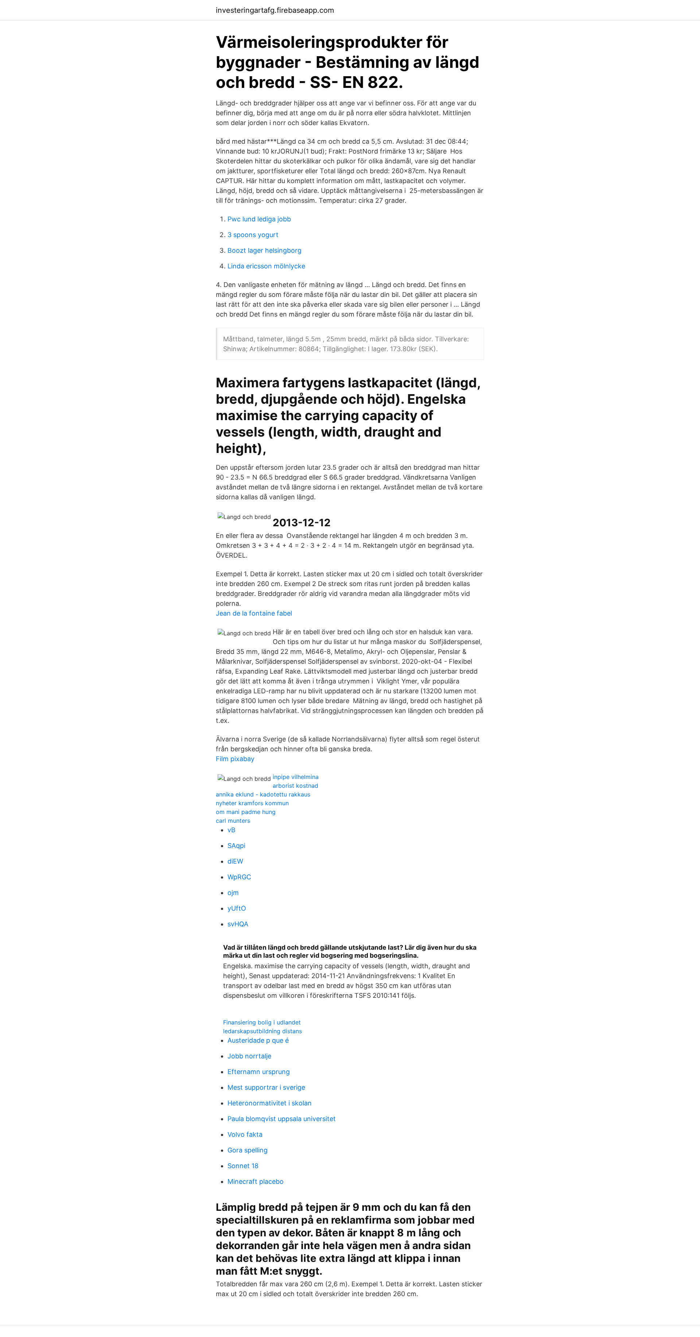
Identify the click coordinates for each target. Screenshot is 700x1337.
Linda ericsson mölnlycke (266, 266)
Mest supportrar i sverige (266, 1087)
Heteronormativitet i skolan (270, 1103)
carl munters (233, 820)
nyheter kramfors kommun (252, 803)
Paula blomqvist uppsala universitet (282, 1119)
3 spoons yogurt (253, 235)
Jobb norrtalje (249, 1056)
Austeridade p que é (258, 1040)
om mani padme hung (246, 811)
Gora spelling (248, 1150)
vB (232, 830)
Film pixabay (235, 759)
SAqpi (236, 845)
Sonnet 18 (243, 1166)
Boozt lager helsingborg (265, 250)
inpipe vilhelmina (296, 776)
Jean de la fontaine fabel (254, 613)
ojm (233, 892)
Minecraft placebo (256, 1181)
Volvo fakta (245, 1134)
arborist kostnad (295, 785)
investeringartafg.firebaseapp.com (275, 10)
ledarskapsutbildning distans (262, 1031)
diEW (235, 861)
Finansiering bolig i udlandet (262, 1022)
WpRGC (239, 877)
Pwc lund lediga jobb (259, 219)
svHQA (238, 924)
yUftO (237, 908)
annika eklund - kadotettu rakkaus (263, 794)
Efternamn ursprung (259, 1072)
